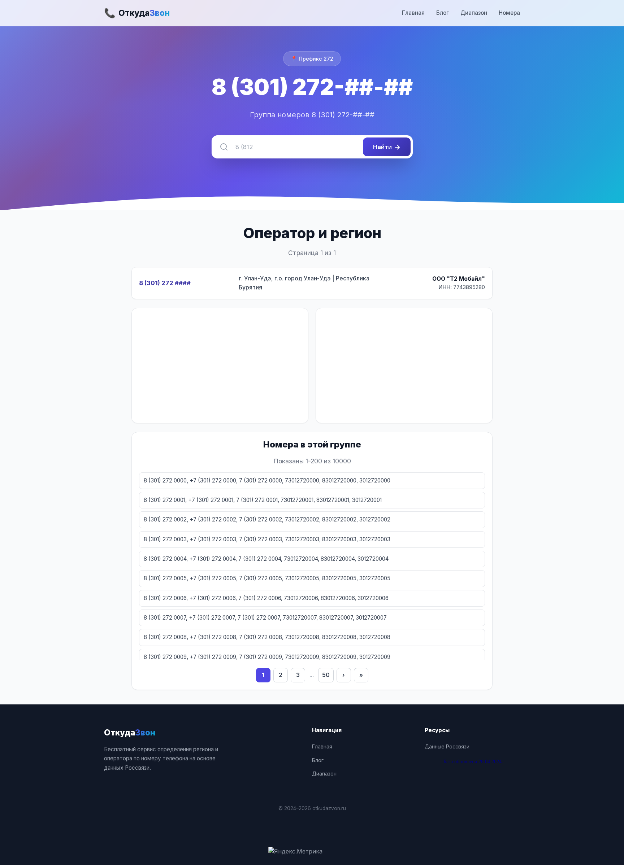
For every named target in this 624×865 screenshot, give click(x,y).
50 (326, 674)
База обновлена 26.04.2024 (472, 761)
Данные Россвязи (447, 746)
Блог (442, 12)
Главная (413, 12)
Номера (509, 12)
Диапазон (473, 12)
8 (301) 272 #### (165, 283)
